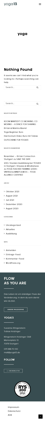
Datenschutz (14, 411)
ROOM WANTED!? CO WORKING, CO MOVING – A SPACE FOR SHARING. (20, 122)
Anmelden (11, 250)
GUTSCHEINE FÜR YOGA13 (16, 140)
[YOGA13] (10, 4)
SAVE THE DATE (23, 159)
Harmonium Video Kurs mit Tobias (21, 136)
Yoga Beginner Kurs (13, 132)
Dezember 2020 (14, 204)
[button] (4, 417)
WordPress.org (13, 263)
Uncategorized (13, 225)
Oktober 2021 (12, 192)
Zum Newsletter (14, 370)
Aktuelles (10, 230)
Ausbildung (11, 234)
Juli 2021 (10, 200)
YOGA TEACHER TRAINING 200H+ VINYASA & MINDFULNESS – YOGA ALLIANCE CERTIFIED (20, 172)
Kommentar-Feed (15, 259)
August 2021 (12, 196)
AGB (10, 415)
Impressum (13, 407)
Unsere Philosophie (15, 309)
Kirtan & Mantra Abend (15, 128)
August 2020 (12, 209)
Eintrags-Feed (13, 255)
